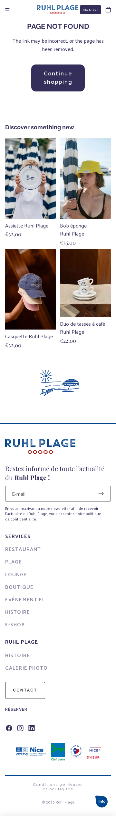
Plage (13, 561)
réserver (16, 709)
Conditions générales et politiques (58, 786)
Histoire (17, 611)
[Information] (101, 802)
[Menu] (7, 9)
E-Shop (15, 624)
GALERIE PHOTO (26, 667)
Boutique (19, 586)
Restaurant (23, 549)
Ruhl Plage (65, 801)
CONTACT (25, 690)
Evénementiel (25, 599)
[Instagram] (20, 728)
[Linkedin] (31, 728)
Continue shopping (58, 78)
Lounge (16, 574)
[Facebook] (9, 728)
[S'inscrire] (101, 494)
